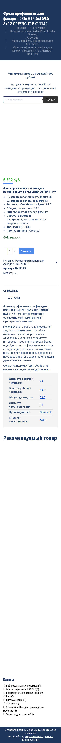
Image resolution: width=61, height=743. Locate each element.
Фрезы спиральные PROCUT (22, 689)
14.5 (42, 390)
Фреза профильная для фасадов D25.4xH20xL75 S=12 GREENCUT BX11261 (30, 544)
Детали (14, 297)
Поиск (50, 99)
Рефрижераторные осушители (24, 685)
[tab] (30, 289)
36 (41, 380)
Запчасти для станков (20, 714)
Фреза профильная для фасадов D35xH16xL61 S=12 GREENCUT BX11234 (30, 601)
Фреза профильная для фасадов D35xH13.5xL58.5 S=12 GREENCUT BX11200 (30, 487)
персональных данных (39, 736)
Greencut (45, 412)
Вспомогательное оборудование (25, 692)
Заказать (26, 251)
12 (41, 404)
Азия (43, 419)
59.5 (42, 397)
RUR (15, 273)
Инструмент (16, 700)
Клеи (10, 696)
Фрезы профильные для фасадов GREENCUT (23, 262)
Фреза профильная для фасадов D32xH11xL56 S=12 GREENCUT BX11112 (30, 658)
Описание (10, 290)
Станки (12, 703)
